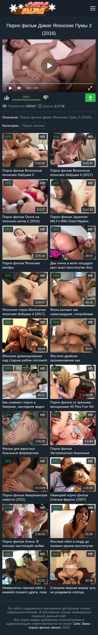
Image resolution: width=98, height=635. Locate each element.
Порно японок (33, 125)
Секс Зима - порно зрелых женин (60, 625)
